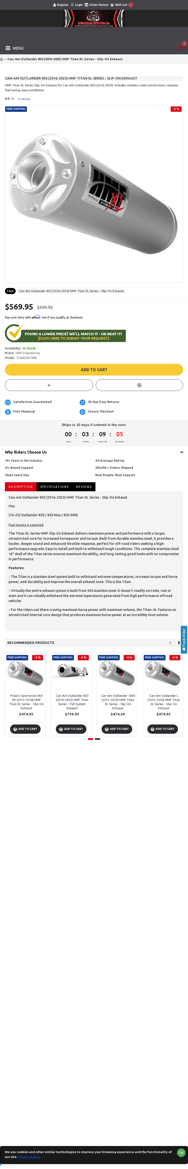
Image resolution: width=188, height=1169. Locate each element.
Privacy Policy (28, 1156)
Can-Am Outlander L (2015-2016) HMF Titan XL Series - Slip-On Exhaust (163, 702)
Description (21, 486)
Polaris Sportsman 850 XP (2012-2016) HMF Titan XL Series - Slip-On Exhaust (26, 702)
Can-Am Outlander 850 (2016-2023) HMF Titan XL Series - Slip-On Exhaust (71, 291)
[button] (170, 643)
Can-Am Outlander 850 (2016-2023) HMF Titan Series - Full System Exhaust (72, 702)
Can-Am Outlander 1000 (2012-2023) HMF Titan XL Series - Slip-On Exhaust (118, 702)
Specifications (54, 486)
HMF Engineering (28, 353)
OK (181, 1152)
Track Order (184, 638)
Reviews (84, 486)
